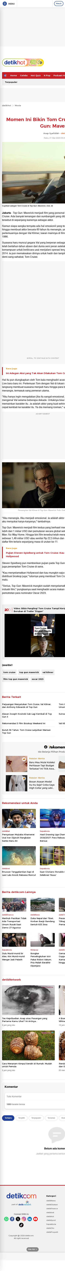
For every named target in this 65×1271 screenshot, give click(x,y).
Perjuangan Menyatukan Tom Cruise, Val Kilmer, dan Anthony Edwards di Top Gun (26, 705)
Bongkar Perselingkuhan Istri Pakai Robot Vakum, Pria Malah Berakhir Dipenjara (41, 959)
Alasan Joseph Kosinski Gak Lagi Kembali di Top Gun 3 (27, 715)
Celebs (24, 75)
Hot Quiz (36, 75)
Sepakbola (51, 1224)
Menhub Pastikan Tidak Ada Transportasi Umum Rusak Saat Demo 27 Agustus (14, 923)
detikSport (51, 1220)
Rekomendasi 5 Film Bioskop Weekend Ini (23, 723)
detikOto (50, 1228)
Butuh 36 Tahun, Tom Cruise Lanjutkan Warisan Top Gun (26, 731)
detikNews (51, 1201)
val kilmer (48, 672)
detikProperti (52, 1232)
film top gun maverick (15, 679)
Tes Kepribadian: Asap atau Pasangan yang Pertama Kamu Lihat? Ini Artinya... (24, 1019)
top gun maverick (29, 672)
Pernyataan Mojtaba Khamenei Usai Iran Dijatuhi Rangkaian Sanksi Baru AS (18, 837)
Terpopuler (11, 82)
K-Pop (47, 75)
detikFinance (52, 1208)
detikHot (6, 105)
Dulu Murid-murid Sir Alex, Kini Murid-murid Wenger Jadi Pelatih (13, 956)
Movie (18, 105)
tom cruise (9, 672)
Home (13, 75)
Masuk (59, 3)
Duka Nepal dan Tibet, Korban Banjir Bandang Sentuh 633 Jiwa (42, 921)
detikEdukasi (52, 1204)
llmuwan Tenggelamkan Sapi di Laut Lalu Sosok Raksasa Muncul (19, 873)
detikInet (50, 1212)
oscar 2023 (37, 679)
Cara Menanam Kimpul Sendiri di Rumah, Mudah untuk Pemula (27, 1065)
